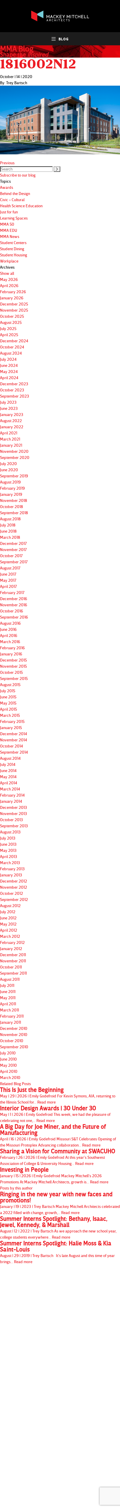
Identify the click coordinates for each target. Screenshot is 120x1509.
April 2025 (9, 334)
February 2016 (12, 647)
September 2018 (14, 512)
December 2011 (13, 954)
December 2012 (13, 880)
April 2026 (9, 285)
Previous (7, 162)
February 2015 (12, 721)
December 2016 (13, 598)
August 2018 (10, 518)
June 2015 (8, 696)
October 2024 (12, 346)
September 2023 (14, 395)
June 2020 (9, 469)
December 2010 (13, 1028)
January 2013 (11, 874)
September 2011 (13, 973)
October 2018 (11, 506)
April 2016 (8, 635)
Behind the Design (15, 193)
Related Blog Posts (15, 1083)
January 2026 (11, 297)
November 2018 (13, 500)
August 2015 (10, 684)
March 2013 (10, 862)
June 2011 (7, 991)
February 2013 (12, 868)
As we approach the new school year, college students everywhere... (58, 1227)
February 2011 (12, 1016)
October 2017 (11, 555)
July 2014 (7, 764)
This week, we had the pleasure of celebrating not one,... (55, 1114)
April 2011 (8, 1003)
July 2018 (7, 524)
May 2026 (9, 279)
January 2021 (11, 445)
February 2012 (12, 942)
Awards (6, 187)
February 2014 (12, 795)
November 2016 (13, 604)
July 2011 (7, 985)
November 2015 (13, 666)
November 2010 (13, 1034)
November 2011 (13, 960)
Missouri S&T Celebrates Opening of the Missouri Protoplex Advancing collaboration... (58, 1135)
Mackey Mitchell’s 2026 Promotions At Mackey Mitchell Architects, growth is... (54, 1175)
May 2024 (9, 371)
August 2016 (10, 623)
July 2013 (7, 837)
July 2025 (8, 328)
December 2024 (14, 340)
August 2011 (10, 979)
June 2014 (8, 770)
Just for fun (9, 211)
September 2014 (14, 752)
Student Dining (12, 248)
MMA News (9, 236)
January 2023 (11, 414)
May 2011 (7, 997)
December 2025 (14, 303)
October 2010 (11, 1040)
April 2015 (8, 709)
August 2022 (11, 420)
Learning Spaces (14, 217)
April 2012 (8, 930)
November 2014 (13, 739)
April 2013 (8, 856)
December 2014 (13, 733)
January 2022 (11, 426)
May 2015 (8, 702)
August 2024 (11, 353)
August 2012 (10, 905)
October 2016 (11, 610)
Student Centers (13, 242)
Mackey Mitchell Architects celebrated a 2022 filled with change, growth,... (60, 1203)
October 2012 (11, 893)
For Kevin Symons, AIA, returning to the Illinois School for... (57, 1095)
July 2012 (7, 911)
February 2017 (12, 592)
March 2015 (10, 715)
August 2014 (10, 758)
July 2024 (8, 359)
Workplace (9, 260)
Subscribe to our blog (18, 174)
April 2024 (9, 377)
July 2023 (8, 402)
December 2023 (14, 383)
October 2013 (11, 819)
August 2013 (10, 831)
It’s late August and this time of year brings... (57, 1252)
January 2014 (11, 801)
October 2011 (11, 966)
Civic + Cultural (12, 199)
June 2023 (9, 408)
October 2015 (11, 672)
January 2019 (11, 494)
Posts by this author (16, 1187)
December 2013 (13, 807)
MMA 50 (7, 224)
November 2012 (13, 887)
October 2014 (11, 745)
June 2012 (8, 917)
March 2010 (10, 1077)
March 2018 (10, 537)
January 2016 (11, 653)
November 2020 (14, 451)
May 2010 (8, 1065)
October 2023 (12, 389)
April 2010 (8, 1071)
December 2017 (13, 543)
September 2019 (14, 475)
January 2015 (11, 727)
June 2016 (8, 629)
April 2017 (8, 586)
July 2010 (8, 1052)
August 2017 (10, 567)
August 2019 (10, 481)
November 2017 (13, 549)
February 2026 (13, 291)
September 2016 (14, 616)
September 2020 (14, 457)
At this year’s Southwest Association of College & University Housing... (57, 1157)
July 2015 (7, 690)
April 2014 (8, 782)
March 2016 (10, 641)
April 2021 (8, 432)
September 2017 (14, 561)
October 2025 (12, 316)
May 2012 (8, 923)
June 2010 (8, 1058)
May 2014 (8, 776)
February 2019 (12, 488)
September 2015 (14, 678)
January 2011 (10, 1022)
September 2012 (14, 899)
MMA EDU (8, 230)
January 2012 (11, 948)
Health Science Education (21, 205)
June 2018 (8, 531)
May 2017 (8, 580)
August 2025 (11, 322)
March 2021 (10, 438)
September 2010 (14, 1046)
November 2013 (13, 813)
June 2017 (8, 574)
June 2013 (8, 844)
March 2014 (10, 788)
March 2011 (9, 1009)
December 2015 (13, 659)
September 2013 (14, 825)
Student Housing (13, 254)
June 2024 (9, 365)
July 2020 (8, 463)
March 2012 (10, 936)
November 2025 (14, 310)
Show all (7, 273)
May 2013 (8, 850)
